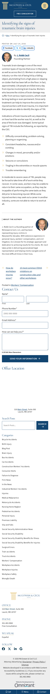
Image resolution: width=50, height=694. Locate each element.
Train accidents (8, 551)
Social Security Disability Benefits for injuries (21, 542)
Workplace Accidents (11, 565)
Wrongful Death (8, 578)
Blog (7, 35)
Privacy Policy (39, 661)
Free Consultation (25, 13)
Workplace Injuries (10, 569)
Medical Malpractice (10, 497)
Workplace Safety (9, 574)
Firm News (6, 480)
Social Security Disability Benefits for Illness (20, 538)
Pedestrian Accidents (11, 511)
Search (42, 424)
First (4, 303)
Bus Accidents (8, 457)
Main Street (22, 409)
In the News (7, 484)
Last (28, 303)
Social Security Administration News (17, 529)
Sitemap (25, 664)
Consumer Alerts (9, 470)
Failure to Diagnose (10, 475)
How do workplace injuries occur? (11, 273)
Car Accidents (7, 461)
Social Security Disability (12, 533)
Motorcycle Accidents (11, 502)
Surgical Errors (8, 547)
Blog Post (6, 448)
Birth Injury (7, 444)
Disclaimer (27, 661)
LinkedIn (27, 48)
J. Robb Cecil (23, 55)
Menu (44, 7)
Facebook (7, 48)
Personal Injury (8, 515)
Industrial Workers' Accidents (14, 489)
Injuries (5, 493)
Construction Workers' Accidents (16, 466)
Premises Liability (9, 520)
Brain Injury (7, 453)
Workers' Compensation (22, 285)
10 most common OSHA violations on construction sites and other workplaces (31, 273)
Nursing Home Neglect (11, 506)
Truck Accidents (8, 556)
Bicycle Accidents (9, 439)
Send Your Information (23, 358)
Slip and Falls (7, 524)
